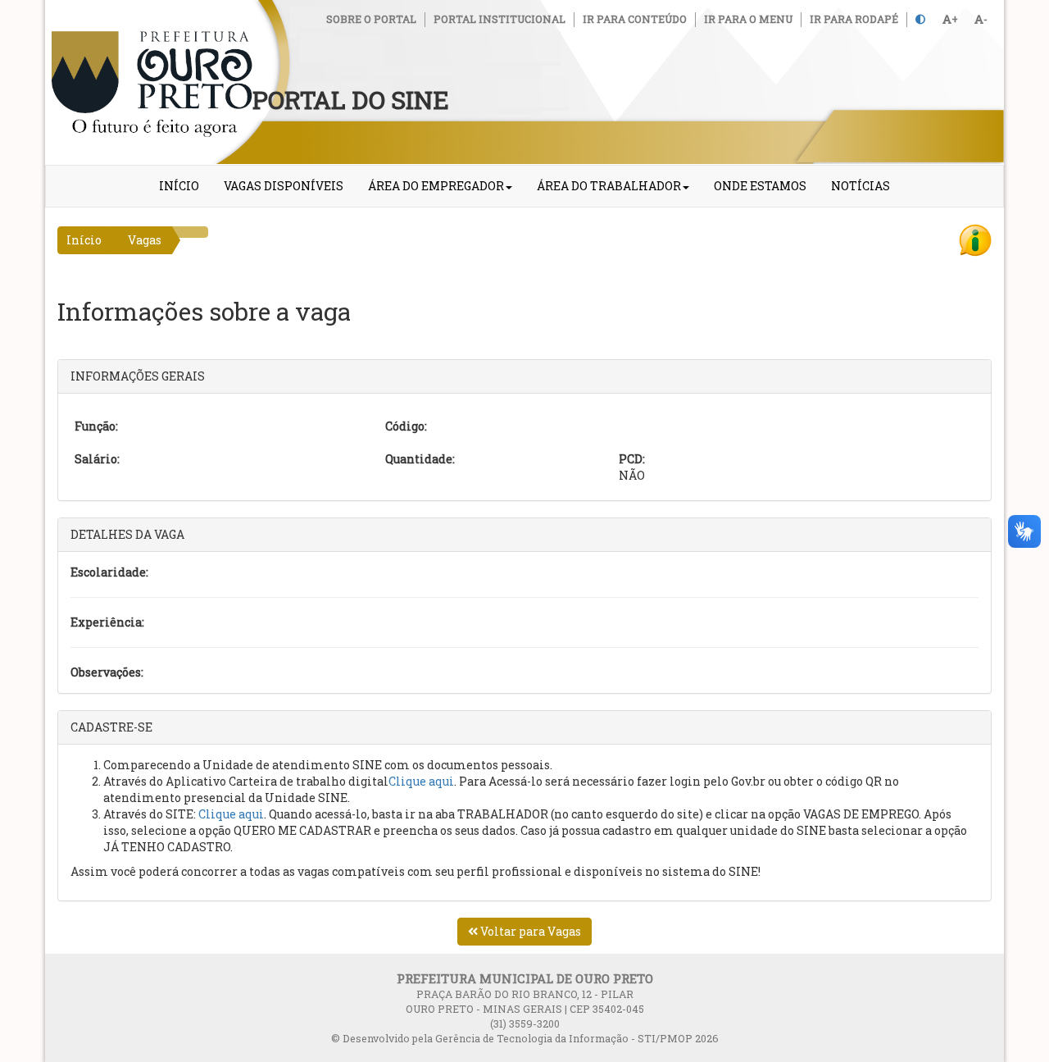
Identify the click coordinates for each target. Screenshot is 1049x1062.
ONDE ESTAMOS (760, 186)
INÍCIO (179, 186)
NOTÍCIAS (860, 186)
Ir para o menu (748, 18)
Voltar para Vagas (529, 931)
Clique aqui (421, 781)
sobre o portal (371, 18)
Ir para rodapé (854, 18)
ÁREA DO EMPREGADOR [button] (436, 186)
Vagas (144, 240)
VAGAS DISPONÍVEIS (283, 186)
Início (84, 240)
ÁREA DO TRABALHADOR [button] (609, 186)
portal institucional (499, 18)
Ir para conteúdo (635, 18)
